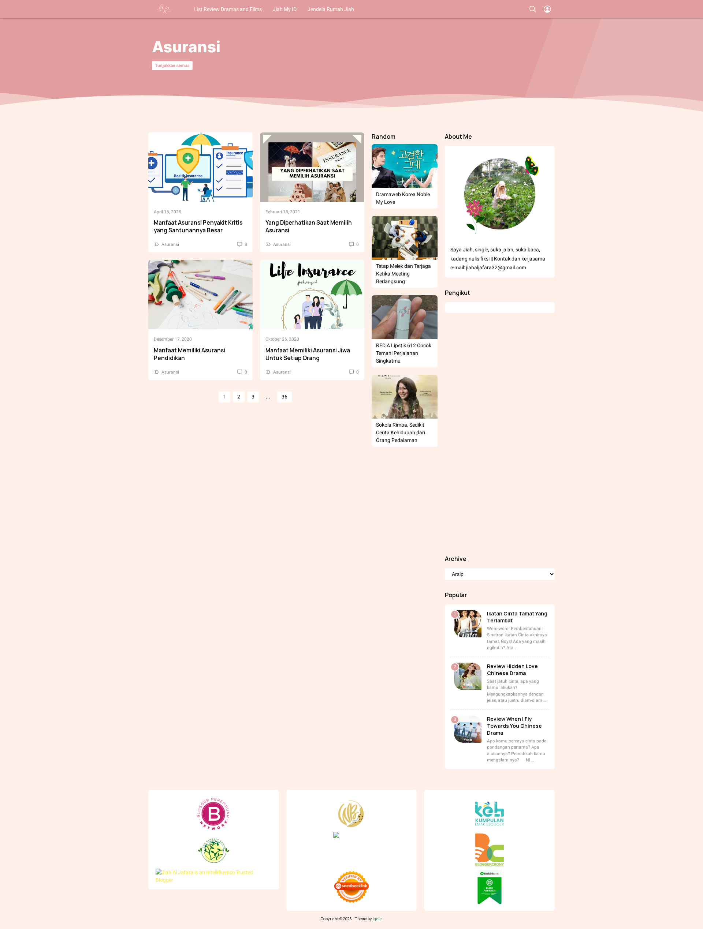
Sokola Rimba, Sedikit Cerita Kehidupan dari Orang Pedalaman (400, 432)
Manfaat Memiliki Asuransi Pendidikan (189, 354)
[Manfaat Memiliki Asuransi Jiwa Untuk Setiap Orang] (312, 294)
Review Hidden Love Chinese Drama (512, 670)
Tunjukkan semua (172, 65)
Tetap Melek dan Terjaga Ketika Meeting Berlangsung (403, 273)
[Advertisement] (500, 434)
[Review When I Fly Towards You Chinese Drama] (467, 729)
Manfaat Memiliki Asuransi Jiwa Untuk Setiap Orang (307, 354)
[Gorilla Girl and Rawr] (164, 9)
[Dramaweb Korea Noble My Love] (405, 166)
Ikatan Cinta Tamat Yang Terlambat (517, 617)
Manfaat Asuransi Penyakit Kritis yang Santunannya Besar (198, 226)
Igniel (378, 918)
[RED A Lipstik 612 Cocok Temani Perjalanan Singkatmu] (405, 317)
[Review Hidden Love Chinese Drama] (467, 676)
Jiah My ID (285, 9)
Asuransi (170, 244)
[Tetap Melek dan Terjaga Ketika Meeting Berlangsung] (405, 238)
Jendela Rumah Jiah (331, 9)
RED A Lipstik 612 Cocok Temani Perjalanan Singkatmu (403, 353)
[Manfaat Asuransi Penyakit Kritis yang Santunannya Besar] (200, 167)
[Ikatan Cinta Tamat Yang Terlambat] (467, 623)
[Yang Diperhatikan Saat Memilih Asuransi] (312, 167)
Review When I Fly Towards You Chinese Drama (514, 725)
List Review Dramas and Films (228, 9)
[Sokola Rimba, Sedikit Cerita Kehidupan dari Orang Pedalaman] (405, 397)
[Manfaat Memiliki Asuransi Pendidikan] (200, 294)
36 (284, 397)
